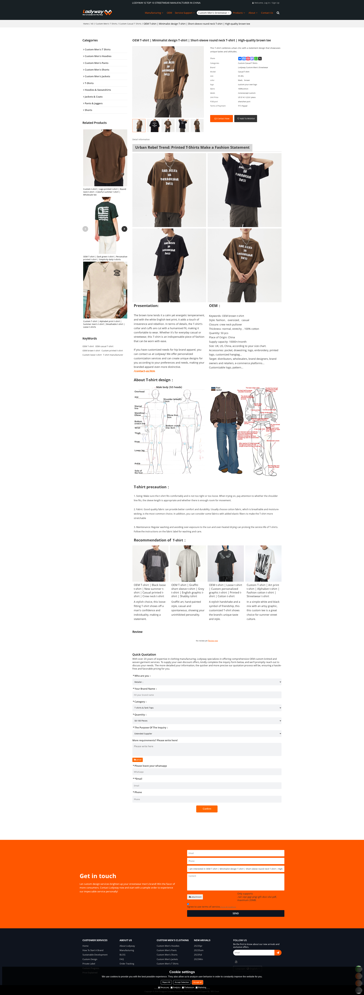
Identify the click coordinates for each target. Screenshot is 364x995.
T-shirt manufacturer (113, 354)
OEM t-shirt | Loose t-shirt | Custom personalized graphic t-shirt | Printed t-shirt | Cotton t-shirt (225, 590)
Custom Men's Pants (167, 950)
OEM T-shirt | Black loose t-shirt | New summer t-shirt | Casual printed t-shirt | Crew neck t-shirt (150, 590)
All (92, 23)
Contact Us (267, 12)
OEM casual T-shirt (104, 346)
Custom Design (89, 959)
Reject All (166, 982)
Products (238, 12)
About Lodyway (127, 945)
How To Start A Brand (92, 950)
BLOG (122, 954)
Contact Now (223, 118)
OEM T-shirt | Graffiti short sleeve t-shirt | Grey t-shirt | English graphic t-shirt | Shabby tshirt (187, 590)
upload (138, 760)
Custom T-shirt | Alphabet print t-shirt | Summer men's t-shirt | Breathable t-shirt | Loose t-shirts (104, 324)
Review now (213, 641)
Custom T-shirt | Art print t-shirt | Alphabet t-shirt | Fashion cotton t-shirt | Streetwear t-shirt (263, 590)
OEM (169, 12)
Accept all (197, 982)
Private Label (88, 963)
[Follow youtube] (236, 961)
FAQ (122, 959)
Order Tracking (127, 963)
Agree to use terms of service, (211, 906)
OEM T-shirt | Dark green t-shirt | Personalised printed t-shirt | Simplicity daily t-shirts (105, 258)
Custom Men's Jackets (167, 959)
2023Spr (198, 945)
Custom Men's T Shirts (106, 23)
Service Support (183, 12)
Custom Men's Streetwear (212, 12)
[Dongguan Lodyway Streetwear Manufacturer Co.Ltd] (97, 12)
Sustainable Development (94, 954)
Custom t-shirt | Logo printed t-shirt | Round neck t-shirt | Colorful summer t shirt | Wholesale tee (104, 192)
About (252, 12)
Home (86, 23)
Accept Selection (182, 982)
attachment (196, 897)
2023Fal (198, 954)
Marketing (202, 987)
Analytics (177, 987)
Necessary (164, 987)
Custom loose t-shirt (92, 354)
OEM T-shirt (88, 346)
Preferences (189, 987)
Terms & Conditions (228, 907)
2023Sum (198, 950)
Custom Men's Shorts (167, 954)
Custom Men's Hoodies (168, 945)
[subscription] (278, 952)
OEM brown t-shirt (91, 350)
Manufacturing (153, 12)
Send (236, 913)
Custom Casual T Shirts (130, 23)
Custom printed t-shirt (112, 350)
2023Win (198, 959)
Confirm (207, 808)
